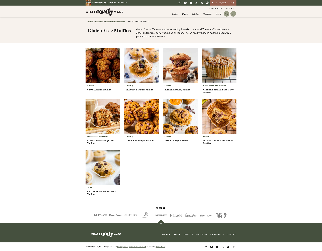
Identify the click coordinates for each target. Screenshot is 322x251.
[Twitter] (196, 3)
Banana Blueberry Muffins (177, 89)
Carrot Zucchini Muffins (99, 89)
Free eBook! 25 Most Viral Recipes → (109, 2)
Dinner (185, 13)
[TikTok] (207, 3)
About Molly (230, 8)
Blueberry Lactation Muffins (139, 89)
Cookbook (207, 13)
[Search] (233, 14)
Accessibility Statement (137, 247)
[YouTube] (185, 3)
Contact (231, 234)
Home (90, 21)
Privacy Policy (122, 247)
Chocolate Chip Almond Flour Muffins (101, 193)
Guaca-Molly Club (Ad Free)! (223, 2)
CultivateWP (160, 247)
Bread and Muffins (115, 21)
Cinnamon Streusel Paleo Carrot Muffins (218, 91)
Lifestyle (195, 13)
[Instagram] (180, 3)
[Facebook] (191, 3)
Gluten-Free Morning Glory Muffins (100, 142)
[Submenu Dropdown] (178, 14)
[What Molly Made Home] (104, 12)
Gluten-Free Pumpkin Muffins (140, 140)
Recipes (175, 13)
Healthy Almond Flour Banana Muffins (218, 142)
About (218, 13)
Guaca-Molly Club (215, 8)
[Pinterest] (202, 3)
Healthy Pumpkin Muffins (177, 140)
